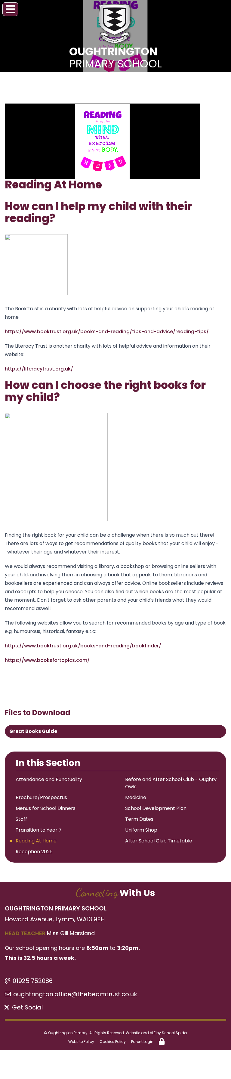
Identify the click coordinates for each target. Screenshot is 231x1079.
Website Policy (81, 1041)
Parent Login (142, 1041)
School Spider (174, 1032)
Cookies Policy (113, 1041)
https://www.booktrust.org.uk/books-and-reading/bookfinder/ (83, 645)
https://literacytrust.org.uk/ (39, 368)
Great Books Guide (33, 731)
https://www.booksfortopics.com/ (47, 660)
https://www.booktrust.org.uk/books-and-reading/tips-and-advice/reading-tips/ (107, 331)
